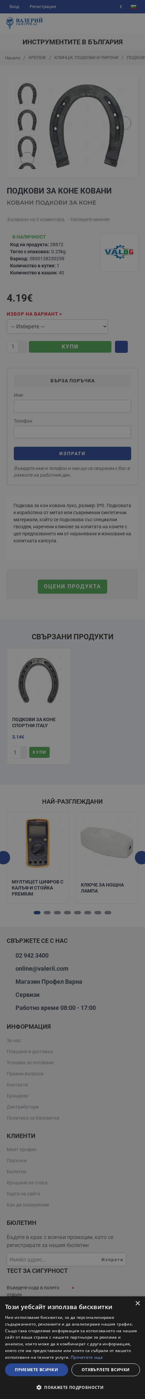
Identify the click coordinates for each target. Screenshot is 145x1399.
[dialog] (72, 1347)
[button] (72, 1387)
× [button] (137, 1303)
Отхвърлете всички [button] (106, 1370)
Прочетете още (87, 1357)
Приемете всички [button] (36, 1370)
